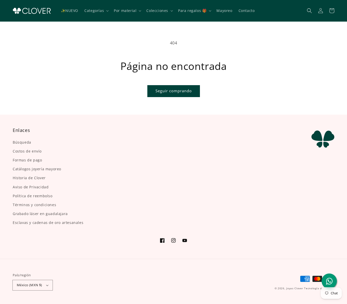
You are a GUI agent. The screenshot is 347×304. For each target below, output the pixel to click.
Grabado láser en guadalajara (40, 213)
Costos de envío (27, 151)
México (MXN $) (29, 285)
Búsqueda (22, 142)
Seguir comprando (173, 90)
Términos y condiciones (34, 204)
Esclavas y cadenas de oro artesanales (48, 222)
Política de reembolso (33, 195)
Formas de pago (27, 160)
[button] (309, 10)
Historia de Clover (29, 177)
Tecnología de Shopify (319, 288)
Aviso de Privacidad (31, 187)
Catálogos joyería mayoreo (37, 168)
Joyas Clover (294, 288)
